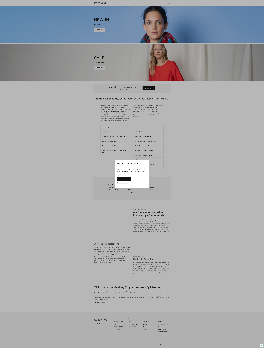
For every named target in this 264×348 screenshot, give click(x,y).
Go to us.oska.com (124, 179)
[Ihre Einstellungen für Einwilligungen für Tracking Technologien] (261, 345)
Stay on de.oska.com (122, 182)
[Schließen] (147, 162)
